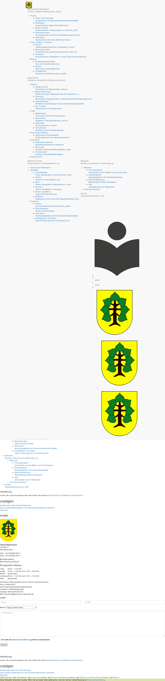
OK (87, 680)
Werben (116, 677)
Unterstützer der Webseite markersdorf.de (66, 495)
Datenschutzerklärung (21, 639)
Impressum (36, 677)
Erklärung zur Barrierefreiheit (91, 677)
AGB (18, 677)
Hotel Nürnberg (25, 505)
